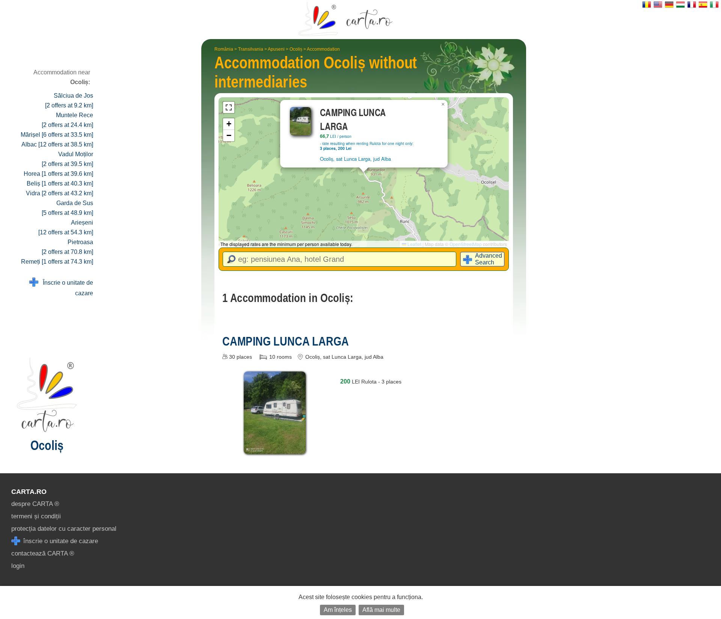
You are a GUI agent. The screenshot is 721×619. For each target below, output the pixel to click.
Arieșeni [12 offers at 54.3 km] (65, 227)
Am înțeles (338, 610)
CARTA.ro (29, 491)
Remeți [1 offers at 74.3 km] (57, 261)
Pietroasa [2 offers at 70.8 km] (67, 247)
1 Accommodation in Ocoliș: (287, 298)
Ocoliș (296, 49)
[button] (443, 104)
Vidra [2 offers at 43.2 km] (59, 193)
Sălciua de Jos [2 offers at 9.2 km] (69, 100)
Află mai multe (381, 610)
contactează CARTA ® (42, 553)
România (223, 49)
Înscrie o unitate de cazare (65, 287)
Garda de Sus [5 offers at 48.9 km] (67, 208)
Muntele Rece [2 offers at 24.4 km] (67, 120)
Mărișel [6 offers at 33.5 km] (57, 134)
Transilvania (250, 49)
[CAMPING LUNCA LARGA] (275, 448)
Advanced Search (488, 259)
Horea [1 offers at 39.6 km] (58, 174)
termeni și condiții (36, 516)
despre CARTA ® (35, 503)
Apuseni (276, 49)
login (17, 565)
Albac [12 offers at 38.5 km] (57, 144)
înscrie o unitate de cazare (59, 541)
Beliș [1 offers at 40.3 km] (60, 183)
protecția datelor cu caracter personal (63, 528)
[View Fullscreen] (228, 107)
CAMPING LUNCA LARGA (285, 341)
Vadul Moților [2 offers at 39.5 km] (67, 159)
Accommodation (323, 49)
